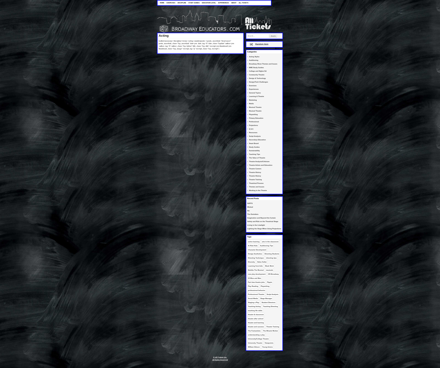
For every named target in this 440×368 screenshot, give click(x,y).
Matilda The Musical (256, 270)
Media (251, 103)
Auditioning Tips (266, 246)
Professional (254, 122)
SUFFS (250, 203)
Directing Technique (256, 258)
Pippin (269, 282)
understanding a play (256, 335)
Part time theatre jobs (256, 282)
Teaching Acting (254, 306)
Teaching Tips (254, 154)
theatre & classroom (256, 314)
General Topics (255, 93)
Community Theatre (256, 75)
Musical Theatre (255, 107)
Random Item (261, 44)
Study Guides (194, 3)
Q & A (251, 129)
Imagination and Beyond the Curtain (261, 218)
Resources (253, 132)
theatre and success (256, 327)
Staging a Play (253, 302)
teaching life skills (255, 310)
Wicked (250, 207)
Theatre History (255, 172)
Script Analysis (255, 136)
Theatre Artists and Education (260, 165)
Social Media (253, 298)
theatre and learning (256, 323)
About (233, 3)
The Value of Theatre (257, 158)
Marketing (253, 100)
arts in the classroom (270, 242)
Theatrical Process (256, 183)
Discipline (182, 3)
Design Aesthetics (255, 254)
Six (248, 211)
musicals (269, 270)
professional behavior (256, 290)
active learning (254, 242)
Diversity (251, 262)
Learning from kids (255, 266)
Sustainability (254, 151)
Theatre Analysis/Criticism (259, 161)
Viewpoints (269, 343)
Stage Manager (266, 298)
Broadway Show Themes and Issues (263, 64)
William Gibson (254, 347)
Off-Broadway (273, 274)
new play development (257, 274)
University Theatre (255, 343)
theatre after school (255, 319)
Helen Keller (262, 262)
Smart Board (254, 143)
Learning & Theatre (256, 96)
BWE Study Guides (256, 67)
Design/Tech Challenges (258, 82)
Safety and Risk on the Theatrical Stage (262, 221)
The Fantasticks (254, 331)
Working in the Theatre (258, 190)
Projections (253, 125)
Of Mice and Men (254, 278)
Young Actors (267, 347)
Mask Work (269, 266)
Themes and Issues (256, 187)
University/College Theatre (258, 339)
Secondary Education (257, 140)
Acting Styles (254, 57)
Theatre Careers (255, 169)
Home (162, 3)
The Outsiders (252, 214)
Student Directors (268, 302)
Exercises (171, 3)
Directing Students (272, 254)
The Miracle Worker (270, 331)
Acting (164, 35)
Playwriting (253, 114)
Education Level (209, 3)
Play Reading (253, 286)
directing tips (271, 258)
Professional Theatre (256, 294)
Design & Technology (257, 78)
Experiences (223, 3)
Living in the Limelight (256, 225)
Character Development (257, 250)
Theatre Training (255, 179)
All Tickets (243, 3)
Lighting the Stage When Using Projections (264, 229)
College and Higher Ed (258, 71)
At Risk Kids (253, 246)
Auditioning (253, 60)
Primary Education (256, 118)
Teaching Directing (270, 306)
